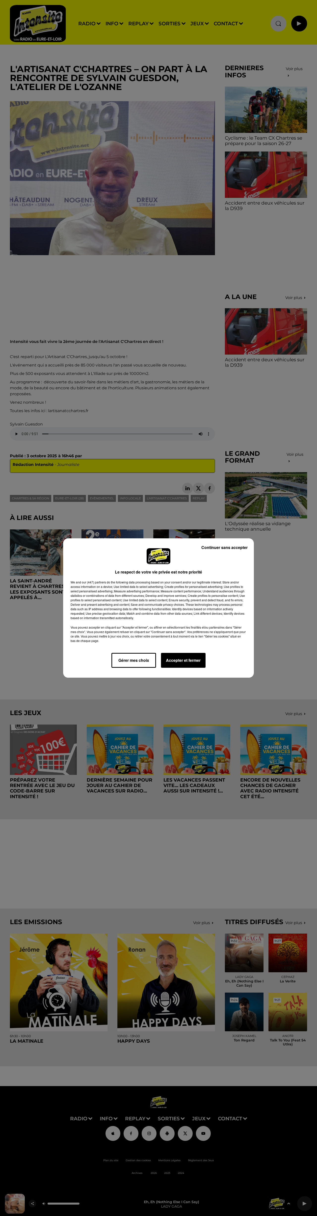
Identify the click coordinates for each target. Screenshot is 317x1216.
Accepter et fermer (183, 660)
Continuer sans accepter (224, 547)
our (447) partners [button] (94, 582)
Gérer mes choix (133, 660)
